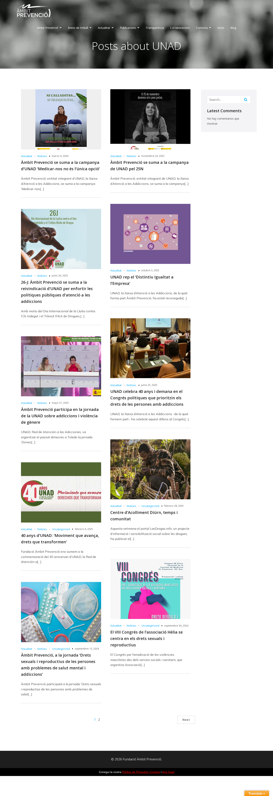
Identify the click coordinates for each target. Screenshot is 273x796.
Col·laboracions (180, 28)
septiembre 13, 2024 (87, 648)
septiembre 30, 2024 (176, 625)
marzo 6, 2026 (60, 156)
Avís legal (168, 772)
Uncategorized (150, 506)
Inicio (220, 28)
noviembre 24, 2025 (152, 156)
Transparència (155, 28)
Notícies (42, 156)
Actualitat (26, 156)
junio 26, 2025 (60, 275)
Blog (233, 28)
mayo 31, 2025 (60, 403)
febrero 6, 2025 (84, 529)
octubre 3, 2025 (150, 270)
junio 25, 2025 (149, 385)
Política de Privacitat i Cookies (141, 772)
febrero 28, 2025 (174, 506)
